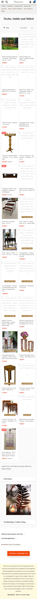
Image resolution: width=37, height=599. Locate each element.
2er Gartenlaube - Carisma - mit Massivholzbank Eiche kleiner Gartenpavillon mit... (10, 288)
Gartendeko (22, 594)
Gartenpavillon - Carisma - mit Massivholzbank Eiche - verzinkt (27, 254)
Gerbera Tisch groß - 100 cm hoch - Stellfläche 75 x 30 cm (26, 157)
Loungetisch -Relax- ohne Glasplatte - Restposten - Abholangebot (9, 190)
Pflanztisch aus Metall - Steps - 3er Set (8, 222)
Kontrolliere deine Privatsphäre (10, 544)
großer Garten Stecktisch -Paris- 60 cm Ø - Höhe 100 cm (27, 190)
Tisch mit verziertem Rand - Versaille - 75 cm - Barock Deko (10, 157)
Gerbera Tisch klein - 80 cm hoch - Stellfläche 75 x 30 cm (9, 421)
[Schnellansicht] (9, 53)
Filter (7, 28)
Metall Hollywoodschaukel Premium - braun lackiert (26, 420)
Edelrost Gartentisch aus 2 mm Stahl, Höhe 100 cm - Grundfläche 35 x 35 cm (26, 322)
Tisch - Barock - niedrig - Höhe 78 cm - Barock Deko (27, 222)
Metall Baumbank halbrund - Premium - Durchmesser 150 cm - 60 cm (9, 58)
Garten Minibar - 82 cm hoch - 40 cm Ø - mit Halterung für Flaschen (8, 454)
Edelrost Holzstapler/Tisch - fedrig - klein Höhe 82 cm (27, 356)
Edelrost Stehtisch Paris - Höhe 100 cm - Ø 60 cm (9, 90)
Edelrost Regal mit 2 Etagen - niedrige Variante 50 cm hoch (26, 58)
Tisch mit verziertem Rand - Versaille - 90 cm (26, 388)
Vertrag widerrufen (18, 553)
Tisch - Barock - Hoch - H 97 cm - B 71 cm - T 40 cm (10, 253)
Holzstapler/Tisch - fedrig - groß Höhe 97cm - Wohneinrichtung (27, 124)
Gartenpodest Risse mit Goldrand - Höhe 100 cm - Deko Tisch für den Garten (9, 356)
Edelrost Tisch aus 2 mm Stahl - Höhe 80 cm (9, 388)
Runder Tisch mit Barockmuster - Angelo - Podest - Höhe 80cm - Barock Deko (9, 323)
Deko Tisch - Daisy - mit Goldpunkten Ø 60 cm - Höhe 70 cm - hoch (26, 91)
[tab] (18, 478)
